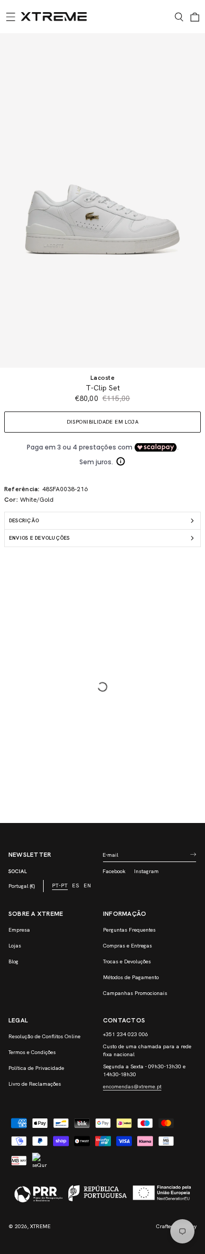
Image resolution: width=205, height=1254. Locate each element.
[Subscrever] (193, 855)
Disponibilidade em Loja (102, 421)
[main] (102, 428)
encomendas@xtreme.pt (132, 1086)
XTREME (40, 1226)
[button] (10, 17)
